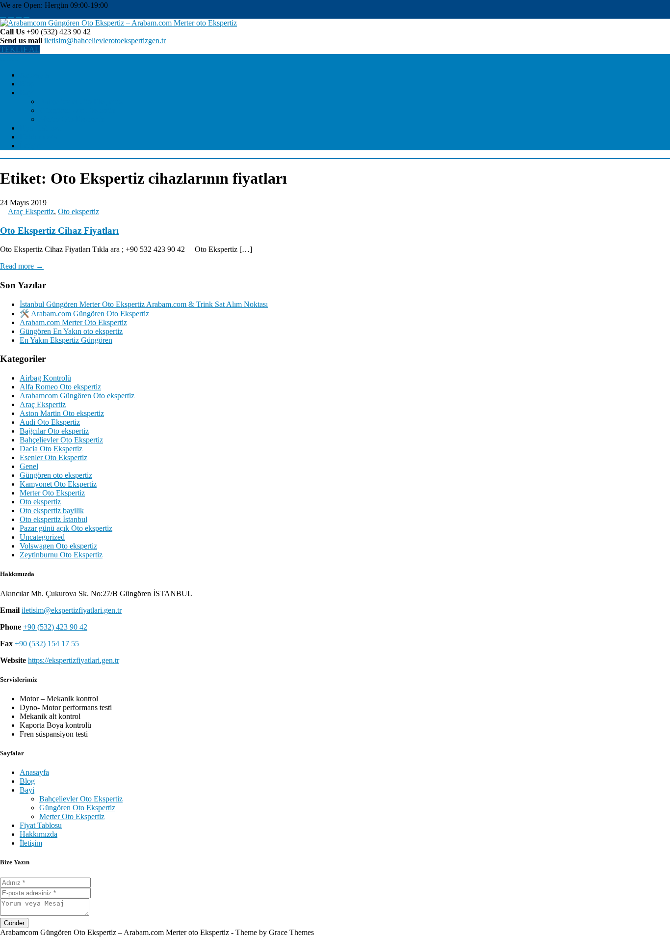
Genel (29, 466)
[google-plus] (19, 14)
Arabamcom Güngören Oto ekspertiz (77, 395)
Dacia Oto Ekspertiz (51, 448)
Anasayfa (34, 75)
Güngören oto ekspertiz (56, 475)
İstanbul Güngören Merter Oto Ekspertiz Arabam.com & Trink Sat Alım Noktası (144, 304)
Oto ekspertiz (78, 211)
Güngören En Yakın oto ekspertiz (71, 331)
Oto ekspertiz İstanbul (53, 519)
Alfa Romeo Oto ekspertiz (60, 387)
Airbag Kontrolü (45, 378)
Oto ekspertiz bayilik (52, 510)
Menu (9, 58)
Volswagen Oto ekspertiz (58, 546)
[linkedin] (26, 14)
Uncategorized (42, 537)
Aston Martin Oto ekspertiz (62, 413)
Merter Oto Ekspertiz (71, 119)
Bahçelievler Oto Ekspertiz (81, 101)
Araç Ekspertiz (31, 211)
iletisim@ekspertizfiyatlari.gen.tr (72, 610)
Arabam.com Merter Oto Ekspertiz (73, 322)
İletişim (31, 145)
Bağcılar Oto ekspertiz (54, 431)
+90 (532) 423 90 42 (55, 627)
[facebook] (3, 14)
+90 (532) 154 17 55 (47, 643)
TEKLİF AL (20, 49)
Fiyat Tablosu (41, 128)
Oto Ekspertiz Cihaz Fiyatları (59, 230)
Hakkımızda (38, 137)
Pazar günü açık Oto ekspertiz (66, 528)
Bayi (27, 92)
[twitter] (11, 14)
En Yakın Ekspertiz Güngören (66, 340)
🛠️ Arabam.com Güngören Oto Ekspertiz (84, 313)
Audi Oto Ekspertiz (50, 422)
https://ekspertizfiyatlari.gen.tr (73, 660)
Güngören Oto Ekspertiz (77, 110)
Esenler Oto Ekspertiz (53, 457)
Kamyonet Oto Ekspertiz (58, 484)
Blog (27, 84)
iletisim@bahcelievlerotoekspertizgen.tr (105, 40)
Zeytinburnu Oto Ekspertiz (61, 555)
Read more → (22, 266)
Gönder (14, 923)
